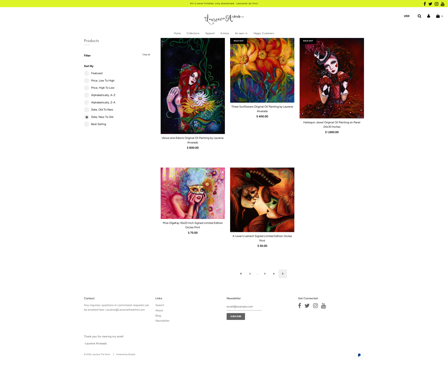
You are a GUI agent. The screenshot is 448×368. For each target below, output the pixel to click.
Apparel (210, 33)
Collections (193, 33)
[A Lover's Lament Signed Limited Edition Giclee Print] (262, 200)
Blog (158, 315)
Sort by (88, 66)
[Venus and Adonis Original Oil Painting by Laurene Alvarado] (193, 86)
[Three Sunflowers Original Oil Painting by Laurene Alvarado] (262, 70)
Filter (87, 55)
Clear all (146, 54)
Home (177, 33)
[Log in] (428, 16)
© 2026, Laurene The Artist (97, 354)
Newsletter (162, 320)
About (159, 310)
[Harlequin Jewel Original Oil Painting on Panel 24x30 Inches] (332, 78)
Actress (224, 33)
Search (159, 305)
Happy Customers (264, 33)
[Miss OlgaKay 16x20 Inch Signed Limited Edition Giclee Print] (193, 193)
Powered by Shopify (125, 354)
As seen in (241, 33)
